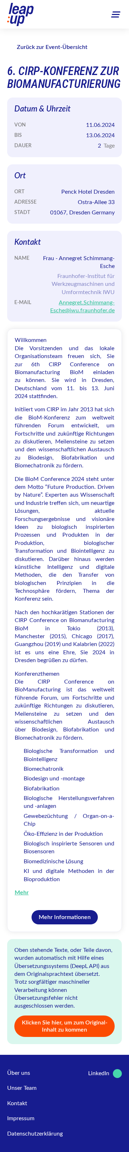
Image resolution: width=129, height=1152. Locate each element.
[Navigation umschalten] (116, 14)
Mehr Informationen (65, 917)
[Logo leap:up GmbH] (20, 14)
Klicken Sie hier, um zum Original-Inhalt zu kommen (65, 1026)
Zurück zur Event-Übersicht (52, 47)
